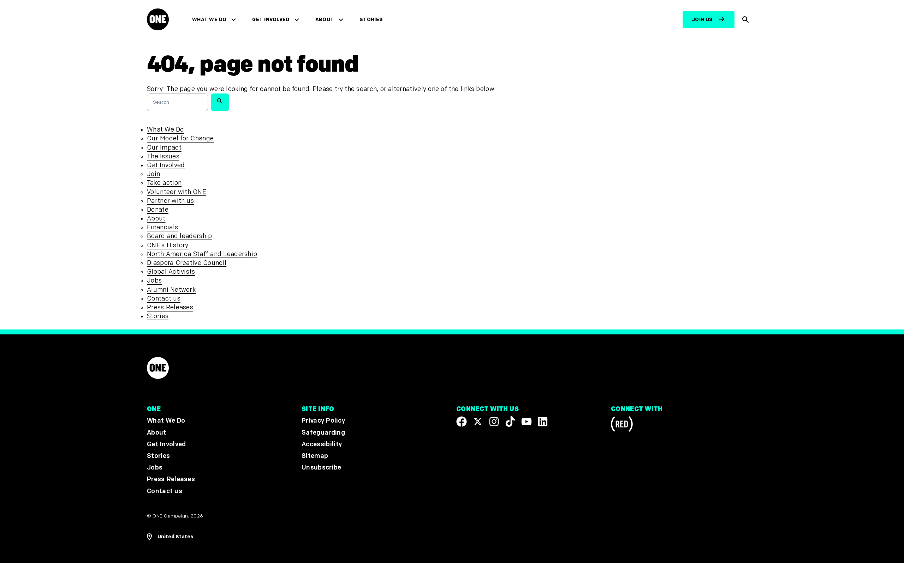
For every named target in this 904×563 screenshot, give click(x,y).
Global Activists (171, 272)
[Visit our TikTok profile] (510, 421)
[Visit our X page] (477, 421)
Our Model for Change (180, 138)
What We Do (209, 20)
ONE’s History (168, 245)
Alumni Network (171, 289)
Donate (157, 209)
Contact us (163, 298)
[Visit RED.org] (622, 425)
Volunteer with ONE (176, 192)
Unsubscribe (321, 467)
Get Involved (270, 20)
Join (153, 174)
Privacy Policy (323, 420)
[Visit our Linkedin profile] (542, 421)
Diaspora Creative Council (186, 263)
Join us (702, 20)
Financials (162, 227)
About (324, 20)
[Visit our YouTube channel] (526, 421)
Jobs (154, 280)
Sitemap (315, 456)
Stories (371, 20)
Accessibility (322, 444)
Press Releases (170, 307)
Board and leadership (179, 236)
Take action (164, 183)
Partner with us (170, 201)
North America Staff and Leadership (202, 254)
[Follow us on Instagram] (494, 421)
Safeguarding (323, 432)
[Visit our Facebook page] (461, 421)
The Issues (163, 156)
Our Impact (164, 147)
